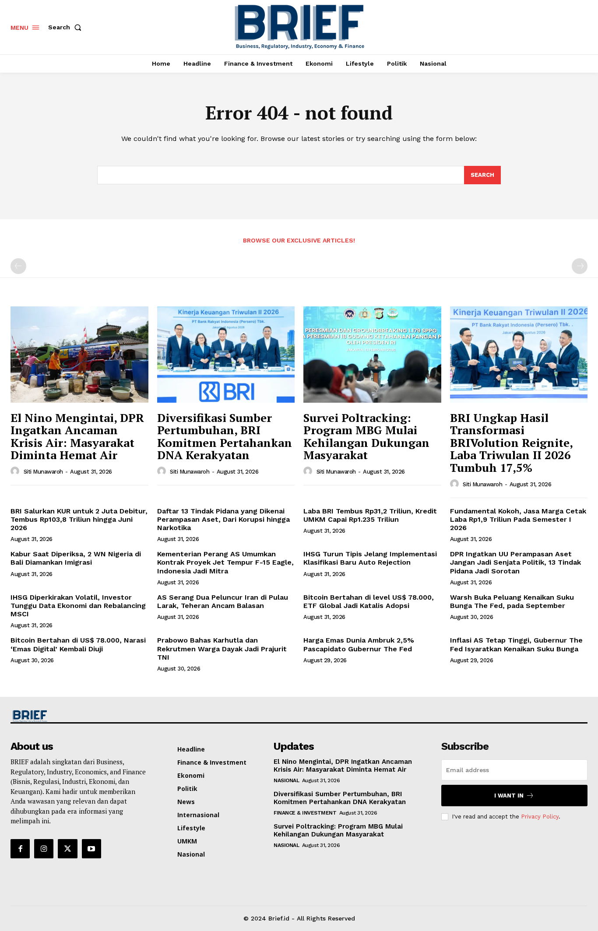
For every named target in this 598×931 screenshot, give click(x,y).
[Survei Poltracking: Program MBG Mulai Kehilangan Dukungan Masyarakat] (372, 354)
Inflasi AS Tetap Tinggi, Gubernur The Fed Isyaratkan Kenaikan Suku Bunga (516, 644)
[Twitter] (67, 848)
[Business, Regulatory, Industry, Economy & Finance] (78, 716)
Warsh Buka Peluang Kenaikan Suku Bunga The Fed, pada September (512, 601)
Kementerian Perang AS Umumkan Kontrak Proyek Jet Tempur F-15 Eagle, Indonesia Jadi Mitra (225, 562)
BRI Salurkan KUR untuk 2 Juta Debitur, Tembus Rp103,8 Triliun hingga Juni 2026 (79, 519)
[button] (66, 27)
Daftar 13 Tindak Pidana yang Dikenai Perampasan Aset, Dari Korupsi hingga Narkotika (223, 519)
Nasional (286, 780)
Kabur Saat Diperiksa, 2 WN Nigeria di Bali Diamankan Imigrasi (76, 558)
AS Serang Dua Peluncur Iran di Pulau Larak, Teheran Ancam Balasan (222, 601)
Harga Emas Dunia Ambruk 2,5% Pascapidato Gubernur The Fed (358, 644)
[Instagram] (43, 848)
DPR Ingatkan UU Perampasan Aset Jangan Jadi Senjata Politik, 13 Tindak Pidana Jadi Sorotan (515, 562)
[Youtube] (91, 848)
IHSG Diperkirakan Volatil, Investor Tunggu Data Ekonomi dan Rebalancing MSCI (78, 605)
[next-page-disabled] (579, 266)
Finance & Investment (305, 813)
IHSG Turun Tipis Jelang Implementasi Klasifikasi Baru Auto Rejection (370, 558)
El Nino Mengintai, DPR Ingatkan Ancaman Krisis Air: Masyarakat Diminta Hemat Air (77, 436)
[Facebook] (20, 848)
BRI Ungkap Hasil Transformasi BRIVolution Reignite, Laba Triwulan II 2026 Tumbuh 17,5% (511, 442)
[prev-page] (18, 266)
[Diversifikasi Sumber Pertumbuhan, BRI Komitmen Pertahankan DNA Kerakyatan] (226, 354)
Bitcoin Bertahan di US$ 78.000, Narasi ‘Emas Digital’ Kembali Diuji (78, 644)
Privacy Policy (540, 816)
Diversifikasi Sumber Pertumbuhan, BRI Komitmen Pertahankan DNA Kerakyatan (224, 436)
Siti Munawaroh (43, 471)
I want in (509, 795)
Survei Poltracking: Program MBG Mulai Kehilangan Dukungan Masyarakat (366, 436)
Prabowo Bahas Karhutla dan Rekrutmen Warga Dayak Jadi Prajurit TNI (222, 648)
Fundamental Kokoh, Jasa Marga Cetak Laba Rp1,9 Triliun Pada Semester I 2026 (518, 519)
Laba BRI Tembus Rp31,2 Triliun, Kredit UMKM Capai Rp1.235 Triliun (370, 515)
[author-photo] (16, 471)
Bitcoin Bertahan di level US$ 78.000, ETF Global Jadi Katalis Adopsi (368, 601)
